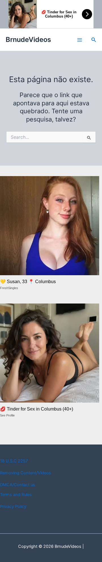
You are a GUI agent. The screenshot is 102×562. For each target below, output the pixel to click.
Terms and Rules (16, 494)
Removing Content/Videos (25, 472)
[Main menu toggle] (80, 40)
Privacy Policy (13, 506)
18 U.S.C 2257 (14, 460)
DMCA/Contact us (17, 484)
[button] (93, 39)
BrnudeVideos (28, 39)
